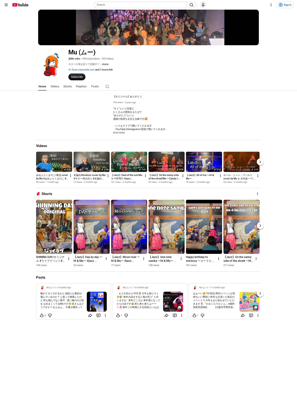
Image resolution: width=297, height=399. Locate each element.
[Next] (260, 161)
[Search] (191, 4)
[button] (119, 132)
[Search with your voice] (203, 4)
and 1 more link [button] (104, 69)
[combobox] (141, 5)
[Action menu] (105, 315)
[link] (73, 302)
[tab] (42, 86)
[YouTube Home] (20, 5)
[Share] (90, 315)
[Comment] (98, 315)
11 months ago (217, 287)
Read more (119, 133)
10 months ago (141, 287)
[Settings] (271, 5)
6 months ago (64, 287)
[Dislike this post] (50, 315)
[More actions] (70, 175)
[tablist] (148, 86)
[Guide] (6, 5)
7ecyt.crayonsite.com (83, 69)
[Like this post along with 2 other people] (42, 315)
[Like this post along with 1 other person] (118, 315)
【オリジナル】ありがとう (127, 96)
